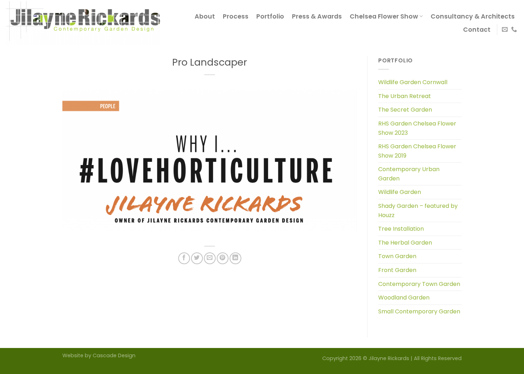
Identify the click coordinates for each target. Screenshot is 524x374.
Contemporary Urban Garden (409, 174)
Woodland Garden (404, 297)
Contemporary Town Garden (419, 284)
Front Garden (397, 270)
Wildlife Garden (399, 192)
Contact (476, 29)
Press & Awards (317, 16)
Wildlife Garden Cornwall (412, 82)
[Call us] (514, 29)
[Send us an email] (505, 29)
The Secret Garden (405, 110)
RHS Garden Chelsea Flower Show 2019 (417, 151)
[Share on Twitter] (197, 258)
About (205, 16)
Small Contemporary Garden (419, 311)
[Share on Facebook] (184, 258)
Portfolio (270, 16)
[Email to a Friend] (210, 258)
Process (235, 16)
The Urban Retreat (404, 96)
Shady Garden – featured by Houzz (418, 210)
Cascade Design (114, 355)
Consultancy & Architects (473, 16)
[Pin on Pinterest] (222, 258)
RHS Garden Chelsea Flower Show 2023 (417, 128)
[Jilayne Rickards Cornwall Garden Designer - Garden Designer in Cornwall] (82, 22)
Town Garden (397, 256)
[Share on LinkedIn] (235, 258)
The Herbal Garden (405, 243)
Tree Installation (401, 229)
